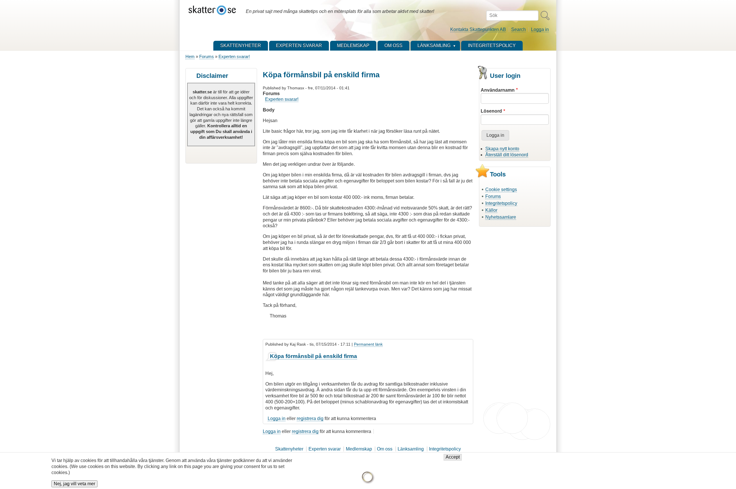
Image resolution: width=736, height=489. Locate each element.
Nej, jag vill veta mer (74, 483)
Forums (206, 56)
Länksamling (411, 448)
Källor (491, 210)
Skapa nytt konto (502, 148)
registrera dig (310, 418)
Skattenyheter (289, 448)
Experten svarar (324, 448)
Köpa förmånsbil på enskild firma (313, 356)
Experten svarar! (234, 56)
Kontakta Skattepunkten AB (478, 29)
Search (518, 29)
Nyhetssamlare (500, 217)
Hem (190, 56)
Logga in (540, 29)
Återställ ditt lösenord (506, 154)
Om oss (384, 448)
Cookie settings (501, 189)
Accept (453, 457)
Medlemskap (359, 448)
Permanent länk (368, 344)
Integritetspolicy (501, 203)
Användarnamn (498, 90)
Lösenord (491, 111)
